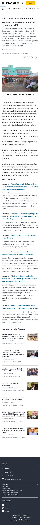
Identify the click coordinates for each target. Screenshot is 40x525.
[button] (9, 9)
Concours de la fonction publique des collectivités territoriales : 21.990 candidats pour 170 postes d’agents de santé (20, 216)
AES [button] (25, 9)
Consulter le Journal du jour (13, 479)
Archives (5, 486)
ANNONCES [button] (32, 9)
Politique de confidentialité (10, 492)
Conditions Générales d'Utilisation (12, 490)
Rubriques (5, 463)
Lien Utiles (5, 484)
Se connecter (9, 476)
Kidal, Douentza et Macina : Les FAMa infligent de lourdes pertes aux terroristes (20, 306)
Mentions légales (7, 488)
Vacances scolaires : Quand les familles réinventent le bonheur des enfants (18, 253)
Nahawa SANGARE (8, 49)
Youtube (7, 511)
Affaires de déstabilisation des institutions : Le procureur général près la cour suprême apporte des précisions (19, 278)
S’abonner (31, 3)
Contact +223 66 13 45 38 (10, 495)
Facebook (7, 505)
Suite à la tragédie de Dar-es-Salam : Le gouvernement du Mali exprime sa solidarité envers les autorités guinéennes (20, 186)
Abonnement (6, 468)
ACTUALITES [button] (17, 9)
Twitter (7, 508)
